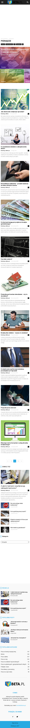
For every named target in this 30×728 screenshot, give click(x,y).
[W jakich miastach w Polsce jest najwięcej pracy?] (5, 521)
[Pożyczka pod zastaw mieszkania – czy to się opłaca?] (15, 282)
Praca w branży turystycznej (8, 651)
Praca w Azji (4, 659)
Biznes (3, 44)
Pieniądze (3, 67)
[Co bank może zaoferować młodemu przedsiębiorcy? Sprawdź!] (15, 357)
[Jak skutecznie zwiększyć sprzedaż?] (15, 99)
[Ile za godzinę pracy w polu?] (5, 513)
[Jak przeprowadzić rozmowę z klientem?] (5, 624)
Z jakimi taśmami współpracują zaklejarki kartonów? (13, 487)
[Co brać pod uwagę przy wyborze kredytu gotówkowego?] (15, 210)
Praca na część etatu (6, 672)
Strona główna (4, 38)
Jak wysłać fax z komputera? (18, 637)
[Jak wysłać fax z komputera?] (5, 640)
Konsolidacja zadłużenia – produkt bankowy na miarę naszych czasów (14, 184)
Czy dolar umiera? (6, 259)
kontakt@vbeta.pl (21, 705)
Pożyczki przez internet (8, 408)
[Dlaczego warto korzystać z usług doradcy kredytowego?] (15, 430)
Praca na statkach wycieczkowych (10, 661)
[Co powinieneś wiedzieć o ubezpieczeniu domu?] (15, 134)
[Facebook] (12, 716)
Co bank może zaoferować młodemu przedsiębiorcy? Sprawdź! (12, 370)
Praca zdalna (4, 656)
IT (14, 44)
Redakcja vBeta (4, 113)
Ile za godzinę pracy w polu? (18, 511)
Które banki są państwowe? (17, 527)
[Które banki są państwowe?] (5, 530)
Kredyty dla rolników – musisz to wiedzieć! (14, 333)
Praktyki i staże (5, 667)
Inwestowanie (9, 44)
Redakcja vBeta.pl (5, 54)
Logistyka (19, 44)
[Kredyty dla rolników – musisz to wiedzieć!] (15, 320)
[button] (27, 2)
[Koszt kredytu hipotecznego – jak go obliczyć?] (15, 58)
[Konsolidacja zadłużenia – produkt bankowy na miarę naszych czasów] (12, 76)
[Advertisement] (15, 20)
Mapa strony (15, 723)
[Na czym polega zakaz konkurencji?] (5, 505)
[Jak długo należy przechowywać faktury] (5, 632)
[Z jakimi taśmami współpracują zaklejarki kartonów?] (15, 477)
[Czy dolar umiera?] (15, 246)
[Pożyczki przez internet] (15, 395)
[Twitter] (17, 716)
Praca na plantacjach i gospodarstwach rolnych (13, 664)
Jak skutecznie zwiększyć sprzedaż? (12, 111)
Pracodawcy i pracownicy (7, 669)
